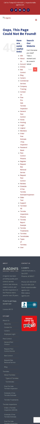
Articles (22, 67)
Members (23, 131)
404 (21, 56)
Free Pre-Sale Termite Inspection (10, 387)
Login (22, 125)
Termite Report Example (23, 222)
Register (23, 161)
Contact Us (8, 327)
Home (22, 120)
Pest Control (7, 339)
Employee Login (9, 334)
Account (23, 64)
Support (23, 203)
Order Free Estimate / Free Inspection (24, 139)
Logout (22, 128)
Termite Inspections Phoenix (24, 214)
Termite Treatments (11, 400)
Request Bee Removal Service (9, 361)
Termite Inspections (10, 404)
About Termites (9, 375)
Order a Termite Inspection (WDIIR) (10, 409)
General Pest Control (23, 114)
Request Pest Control (23, 178)
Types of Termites (12, 378)
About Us (6, 320)
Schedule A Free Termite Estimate (10, 394)
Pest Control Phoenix (23, 156)
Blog (21, 75)
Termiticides (24, 236)
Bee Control (8, 356)
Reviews (23, 184)
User (22, 247)
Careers (23, 78)
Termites (23, 234)
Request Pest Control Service (9, 350)
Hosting (23, 122)
